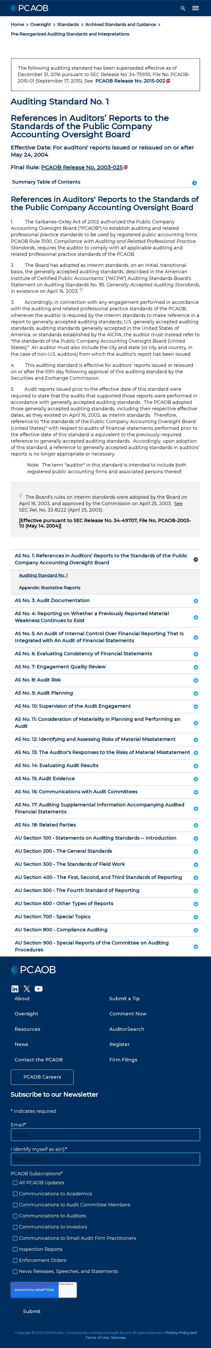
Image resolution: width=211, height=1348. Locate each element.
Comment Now (127, 1014)
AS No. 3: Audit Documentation (52, 600)
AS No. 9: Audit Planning (44, 693)
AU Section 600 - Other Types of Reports (64, 903)
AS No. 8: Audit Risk (38, 680)
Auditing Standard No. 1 (43, 575)
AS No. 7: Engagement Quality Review (60, 667)
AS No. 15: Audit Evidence (45, 778)
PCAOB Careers (42, 1077)
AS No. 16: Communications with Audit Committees (76, 792)
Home (17, 24)
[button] (183, 8)
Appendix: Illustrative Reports (50, 587)
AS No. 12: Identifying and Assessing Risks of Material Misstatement (95, 739)
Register (119, 1044)
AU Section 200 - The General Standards (63, 851)
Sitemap (118, 1337)
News (21, 1044)
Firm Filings (123, 1060)
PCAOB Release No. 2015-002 (132, 81)
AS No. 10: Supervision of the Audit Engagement (73, 706)
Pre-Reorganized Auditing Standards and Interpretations (70, 34)
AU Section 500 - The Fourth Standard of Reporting (77, 890)
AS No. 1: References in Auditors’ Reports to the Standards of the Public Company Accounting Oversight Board (101, 559)
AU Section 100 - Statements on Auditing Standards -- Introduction (96, 838)
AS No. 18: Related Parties (45, 825)
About (22, 998)
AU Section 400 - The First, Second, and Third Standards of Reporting (98, 877)
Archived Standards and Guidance (120, 24)
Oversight (40, 24)
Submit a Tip (124, 998)
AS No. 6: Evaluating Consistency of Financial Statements (83, 654)
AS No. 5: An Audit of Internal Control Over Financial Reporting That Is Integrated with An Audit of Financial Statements (99, 637)
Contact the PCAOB (39, 1060)
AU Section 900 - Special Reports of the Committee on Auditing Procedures (92, 946)
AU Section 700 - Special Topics (52, 916)
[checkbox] (105, 1227)
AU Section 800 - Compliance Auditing (61, 930)
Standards (68, 24)
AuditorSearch (126, 1029)
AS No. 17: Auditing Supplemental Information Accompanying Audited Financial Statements (99, 808)
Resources (27, 1029)
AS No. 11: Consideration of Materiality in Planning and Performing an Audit (97, 722)
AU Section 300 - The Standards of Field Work (70, 864)
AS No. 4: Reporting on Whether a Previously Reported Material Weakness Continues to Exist (92, 617)
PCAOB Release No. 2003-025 (84, 167)
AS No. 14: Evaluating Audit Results (56, 765)
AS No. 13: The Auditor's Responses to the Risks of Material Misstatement (102, 752)
